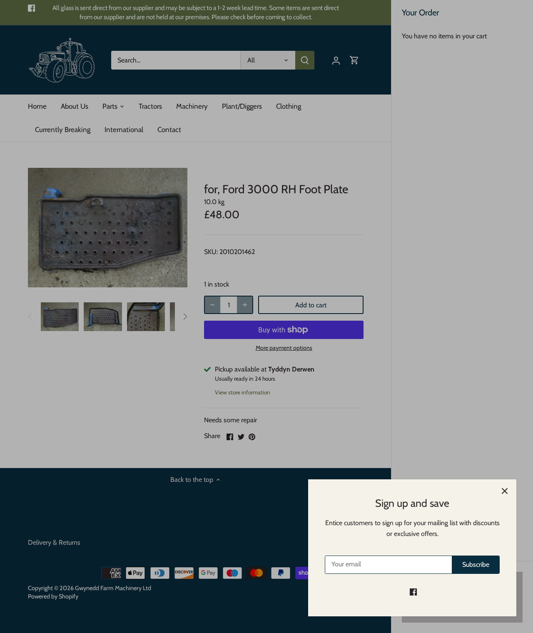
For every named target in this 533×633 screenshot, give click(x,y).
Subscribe (475, 564)
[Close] (505, 491)
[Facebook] (413, 591)
